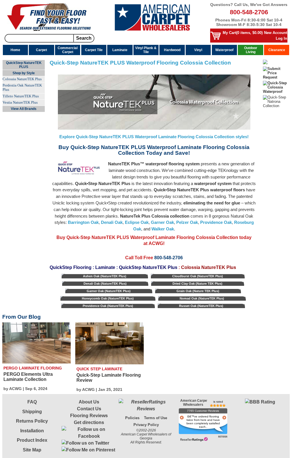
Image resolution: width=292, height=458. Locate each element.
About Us (89, 401)
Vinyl (198, 50)
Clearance (276, 50)
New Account (275, 33)
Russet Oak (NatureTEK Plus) (201, 306)
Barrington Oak (83, 222)
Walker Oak (162, 228)
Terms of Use (155, 418)
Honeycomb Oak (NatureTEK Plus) (108, 298)
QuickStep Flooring (71, 267)
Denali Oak (112, 222)
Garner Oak (162, 222)
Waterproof (224, 50)
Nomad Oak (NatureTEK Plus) (202, 298)
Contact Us (89, 408)
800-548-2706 (249, 12)
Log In (281, 38)
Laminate (119, 50)
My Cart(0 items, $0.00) (243, 33)
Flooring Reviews (89, 415)
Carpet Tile (94, 50)
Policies (132, 418)
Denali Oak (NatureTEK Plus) (105, 283)
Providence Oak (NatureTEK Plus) (108, 306)
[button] (260, 418)
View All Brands (23, 109)
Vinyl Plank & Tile (146, 50)
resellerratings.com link (194, 439)
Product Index (32, 440)
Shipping (32, 411)
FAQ (32, 401)
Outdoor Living (250, 50)
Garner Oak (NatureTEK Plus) (109, 291)
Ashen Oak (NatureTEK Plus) (104, 276)
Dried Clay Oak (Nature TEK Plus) (197, 283)
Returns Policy (32, 421)
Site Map (32, 449)
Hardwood (172, 50)
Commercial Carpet (68, 50)
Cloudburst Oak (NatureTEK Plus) (197, 276)
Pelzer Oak (187, 222)
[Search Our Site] (49, 29)
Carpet (41, 50)
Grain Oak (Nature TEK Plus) (198, 291)
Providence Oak (216, 222)
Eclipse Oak (137, 222)
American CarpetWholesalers (193, 401)
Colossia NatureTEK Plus (22, 79)
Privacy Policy (146, 425)
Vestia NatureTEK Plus (20, 103)
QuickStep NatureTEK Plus (148, 267)
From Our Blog (21, 317)
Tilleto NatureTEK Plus (21, 96)
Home (15, 50)
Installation (32, 430)
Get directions (89, 422)
